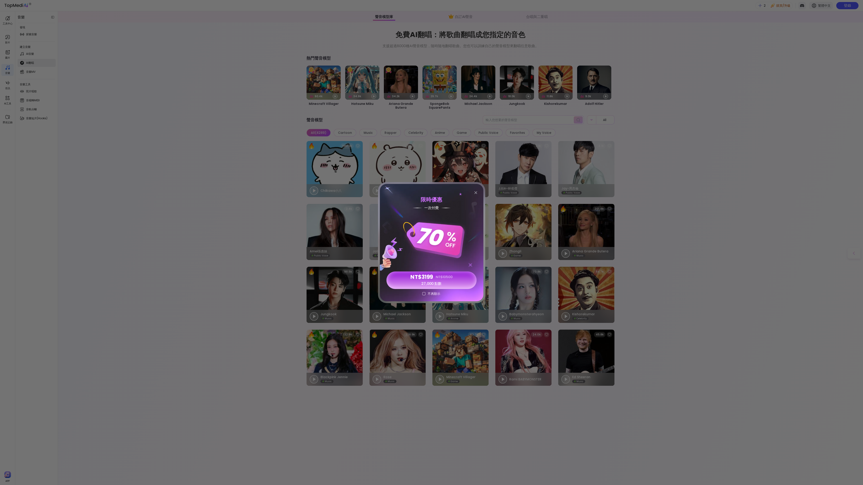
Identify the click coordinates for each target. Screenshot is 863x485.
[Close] (475, 192)
